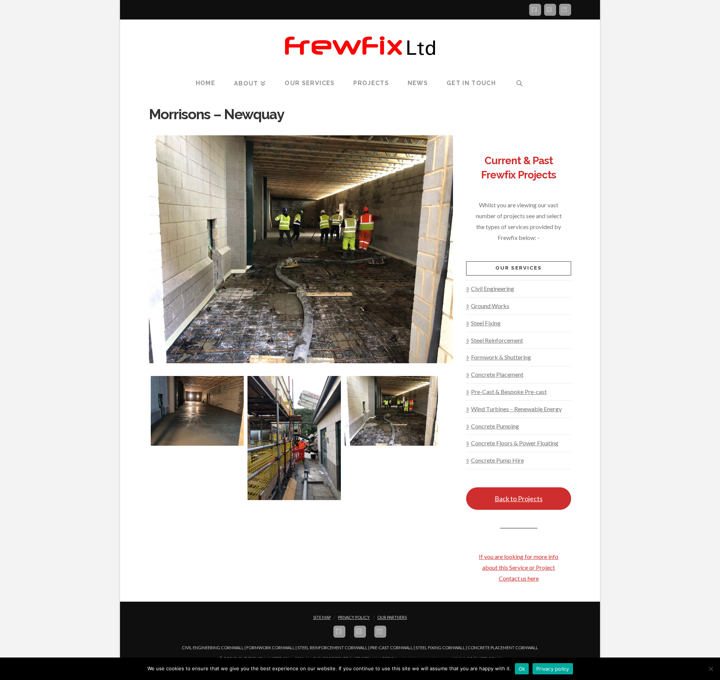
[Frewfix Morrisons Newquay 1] (391, 411)
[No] (710, 669)
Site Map (322, 617)
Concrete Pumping (495, 426)
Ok (522, 669)
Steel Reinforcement (497, 340)
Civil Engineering (492, 288)
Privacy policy (552, 669)
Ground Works (490, 305)
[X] (550, 10)
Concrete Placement (497, 374)
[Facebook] (535, 10)
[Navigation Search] (519, 83)
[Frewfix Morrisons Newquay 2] (294, 438)
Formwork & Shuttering (501, 357)
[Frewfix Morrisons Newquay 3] (197, 411)
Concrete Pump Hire (497, 460)
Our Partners (392, 617)
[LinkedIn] (565, 10)
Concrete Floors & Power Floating (514, 442)
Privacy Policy (354, 617)
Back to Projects (519, 498)
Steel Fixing (486, 323)
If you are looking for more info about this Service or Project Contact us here (518, 567)
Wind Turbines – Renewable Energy (516, 408)
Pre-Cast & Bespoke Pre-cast (509, 391)
